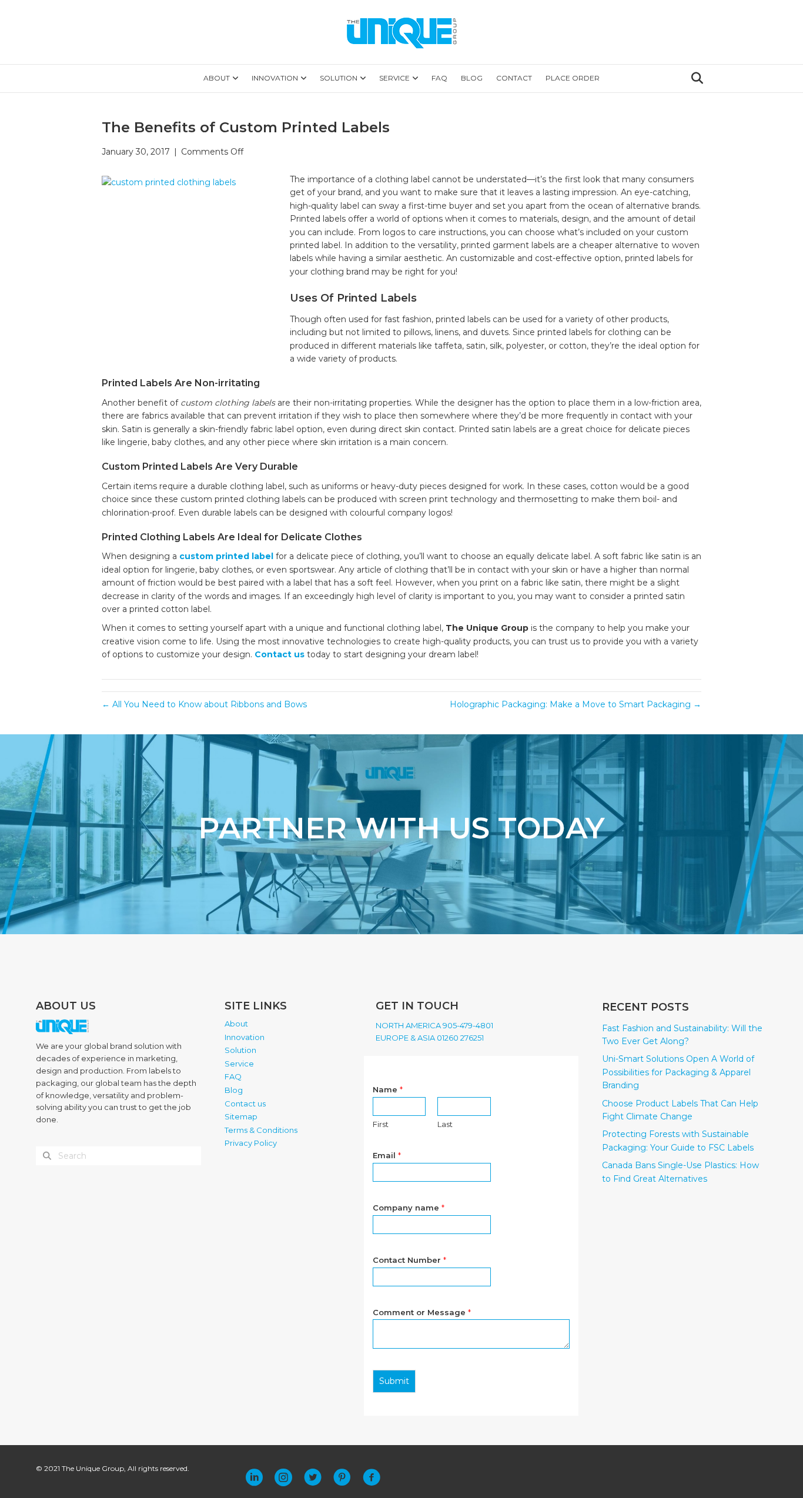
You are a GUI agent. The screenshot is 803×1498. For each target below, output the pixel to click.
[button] (254, 1477)
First (381, 1124)
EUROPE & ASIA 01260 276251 (430, 1037)
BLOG (472, 77)
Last (445, 1124)
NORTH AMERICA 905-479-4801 (434, 1025)
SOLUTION (338, 77)
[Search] (694, 78)
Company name (408, 1207)
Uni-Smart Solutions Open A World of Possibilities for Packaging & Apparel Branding (678, 1072)
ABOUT (216, 77)
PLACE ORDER (573, 77)
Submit (394, 1381)
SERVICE (394, 77)
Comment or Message (422, 1312)
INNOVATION (275, 77)
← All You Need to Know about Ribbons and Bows (204, 704)
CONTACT (514, 77)
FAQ (439, 77)
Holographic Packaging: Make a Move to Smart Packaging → (575, 704)
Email (387, 1155)
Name (388, 1089)
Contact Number (409, 1260)
